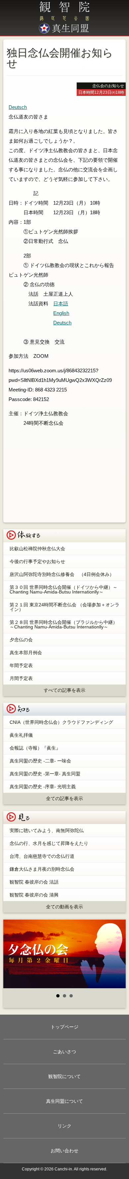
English (61, 313)
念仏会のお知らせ (108, 86)
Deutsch (18, 107)
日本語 (60, 303)
